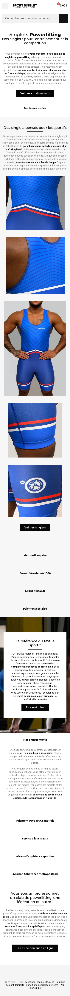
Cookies (49, 982)
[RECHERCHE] (63, 18)
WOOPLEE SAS (15, 982)
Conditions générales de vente (42, 985)
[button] (35, 93)
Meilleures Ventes (35, 108)
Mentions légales (34, 982)
